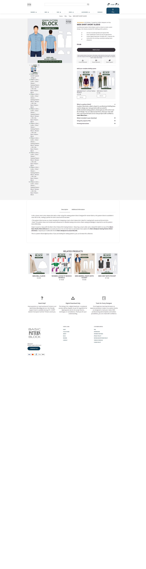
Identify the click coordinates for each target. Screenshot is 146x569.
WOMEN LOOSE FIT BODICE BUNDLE (62, 277)
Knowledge (97, 331)
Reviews (65, 338)
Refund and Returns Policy (101, 338)
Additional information (78, 209)
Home (61, 16)
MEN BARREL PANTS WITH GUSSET (84, 277)
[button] (96, 109)
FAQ (95, 329)
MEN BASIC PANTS (102, 91)
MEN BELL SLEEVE (38, 276)
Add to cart (81, 97)
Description (64, 209)
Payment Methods (98, 333)
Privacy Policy (97, 336)
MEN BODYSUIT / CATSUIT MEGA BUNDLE (86, 91)
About (64, 333)
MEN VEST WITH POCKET (107, 276)
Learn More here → (82, 115)
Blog (64, 336)
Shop (64, 329)
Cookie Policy (97, 342)
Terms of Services (98, 340)
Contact (65, 340)
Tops (70, 16)
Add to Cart (96, 50)
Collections (66, 331)
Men (66, 16)
